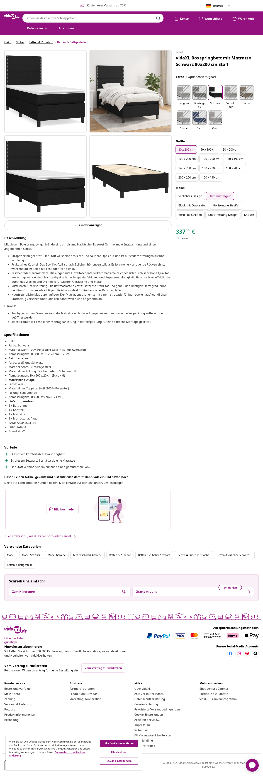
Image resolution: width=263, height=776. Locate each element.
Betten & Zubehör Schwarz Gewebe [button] (235, 555)
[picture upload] (110, 509)
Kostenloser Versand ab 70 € (106, 5)
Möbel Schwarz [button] (31, 555)
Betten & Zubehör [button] (120, 555)
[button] (184, 97)
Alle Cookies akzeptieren (119, 743)
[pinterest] (247, 653)
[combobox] (93, 18)
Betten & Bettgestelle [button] (19, 565)
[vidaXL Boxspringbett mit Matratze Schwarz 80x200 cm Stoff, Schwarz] (45, 91)
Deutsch (218, 6)
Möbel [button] (10, 555)
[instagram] (239, 653)
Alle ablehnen (119, 752)
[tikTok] (255, 653)
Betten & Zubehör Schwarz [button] (154, 555)
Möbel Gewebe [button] (57, 555)
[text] (185, 232)
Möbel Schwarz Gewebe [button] (87, 555)
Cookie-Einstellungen (148, 715)
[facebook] (230, 653)
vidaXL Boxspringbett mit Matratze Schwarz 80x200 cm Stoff (213, 61)
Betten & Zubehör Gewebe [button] (193, 555)
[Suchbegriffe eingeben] (158, 18)
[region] (74, 753)
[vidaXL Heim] (12, 16)
